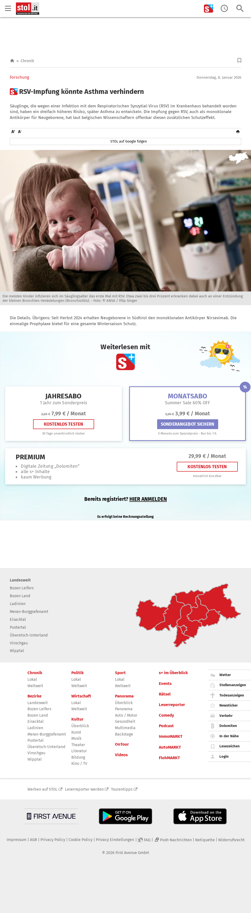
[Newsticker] (224, 8)
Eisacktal (18, 619)
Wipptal (17, 650)
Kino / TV (79, 763)
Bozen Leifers (22, 588)
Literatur (79, 751)
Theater (78, 744)
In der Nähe (229, 736)
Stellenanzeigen (232, 685)
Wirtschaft (81, 696)
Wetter (225, 675)
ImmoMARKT (170, 736)
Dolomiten (228, 726)
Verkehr (226, 715)
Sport (120, 672)
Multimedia (125, 727)
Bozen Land (20, 596)
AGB (33, 839)
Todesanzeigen (231, 695)
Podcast (166, 726)
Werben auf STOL (42, 789)
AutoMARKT (170, 747)
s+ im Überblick (173, 672)
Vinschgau (19, 643)
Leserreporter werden (84, 789)
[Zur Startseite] (12, 61)
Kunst (76, 732)
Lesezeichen (229, 746)
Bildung (78, 757)
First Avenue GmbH (132, 852)
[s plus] (208, 8)
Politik (77, 672)
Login (224, 756)
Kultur (77, 719)
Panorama (124, 696)
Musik (76, 738)
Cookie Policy (80, 839)
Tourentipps (121, 789)
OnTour (122, 744)
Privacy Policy (52, 839)
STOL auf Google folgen (128, 141)
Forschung (19, 77)
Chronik (27, 60)
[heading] (125, 91)
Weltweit (35, 685)
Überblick (80, 726)
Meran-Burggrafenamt (29, 611)
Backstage (124, 734)
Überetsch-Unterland (29, 635)
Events (165, 683)
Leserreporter (172, 704)
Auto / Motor (126, 715)
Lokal (32, 679)
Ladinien (17, 603)
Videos (121, 755)
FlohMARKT (169, 757)
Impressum (16, 839)
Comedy (166, 715)
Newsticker (228, 705)
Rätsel (165, 694)
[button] (239, 60)
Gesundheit (125, 721)
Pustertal (18, 627)
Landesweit (20, 580)
